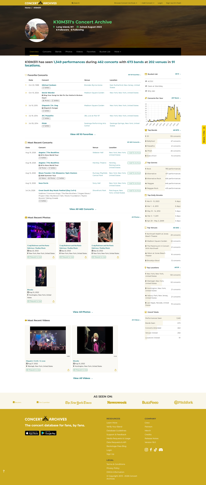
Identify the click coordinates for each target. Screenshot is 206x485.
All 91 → (178, 267)
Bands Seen (150, 323)
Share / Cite (204, 136)
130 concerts (175, 275)
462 (178, 328)
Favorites (91, 52)
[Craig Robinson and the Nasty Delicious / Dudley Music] (41, 232)
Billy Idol (151, 91)
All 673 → (177, 130)
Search (76, 3)
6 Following (77, 29)
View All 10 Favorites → (83, 134)
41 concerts (175, 146)
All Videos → (136, 320)
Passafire (151, 146)
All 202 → (177, 228)
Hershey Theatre (99, 163)
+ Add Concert (147, 3)
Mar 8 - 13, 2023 (153, 201)
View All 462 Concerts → (83, 209)
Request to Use (35, 257)
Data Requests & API (116, 442)
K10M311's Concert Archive (82, 22)
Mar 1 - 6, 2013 (152, 206)
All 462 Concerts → (134, 142)
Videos (79, 52)
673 (179, 323)
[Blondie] (41, 276)
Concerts (47, 52)
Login (160, 3)
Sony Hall (96, 183)
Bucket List (105, 52)
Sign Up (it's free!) (173, 3)
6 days (177, 201)
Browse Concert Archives (125, 3)
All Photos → (136, 217)
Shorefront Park (99, 190)
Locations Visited (152, 338)
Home (28, 8)
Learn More (112, 423)
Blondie (30, 290)
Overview (34, 52)
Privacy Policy (113, 468)
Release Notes (151, 438)
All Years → (176, 98)
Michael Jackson (49, 85)
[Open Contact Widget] (3, 471)
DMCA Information (115, 472)
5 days (177, 211)
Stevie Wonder (48, 93)
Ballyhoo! (151, 141)
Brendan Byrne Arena (93, 85)
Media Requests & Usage (118, 438)
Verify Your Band (114, 427)
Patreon (148, 427)
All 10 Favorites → (134, 75)
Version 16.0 (150, 442)
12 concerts (175, 260)
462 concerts (108, 62)
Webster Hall (98, 152)
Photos (68, 52)
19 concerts (175, 304)
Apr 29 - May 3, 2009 (155, 221)
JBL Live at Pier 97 (92, 116)
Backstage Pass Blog (116, 446)
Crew (147, 423)
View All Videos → (83, 378)
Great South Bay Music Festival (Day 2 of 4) (57, 190)
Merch (148, 430)
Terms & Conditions (116, 464)
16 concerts (175, 254)
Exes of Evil (151, 156)
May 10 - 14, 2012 (153, 211)
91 (179, 338)
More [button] (117, 52)
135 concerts (175, 136)
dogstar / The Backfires (49, 152)
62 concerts (175, 282)
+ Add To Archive (134, 153)
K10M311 (37, 8)
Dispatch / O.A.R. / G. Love (35, 361)
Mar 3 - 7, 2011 (152, 216)
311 (148, 136)
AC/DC (150, 81)
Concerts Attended (153, 328)
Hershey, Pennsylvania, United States (114, 165)
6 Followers (62, 29)
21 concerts (175, 247)
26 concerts (175, 151)
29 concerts (175, 235)
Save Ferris (43, 183)
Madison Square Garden (94, 93)
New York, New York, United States (124, 93)
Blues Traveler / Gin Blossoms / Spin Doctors (58, 173)
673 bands (135, 62)
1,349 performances (69, 62)
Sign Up (110, 454)
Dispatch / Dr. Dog (50, 105)
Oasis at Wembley (155, 86)
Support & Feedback (116, 434)
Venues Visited (151, 333)
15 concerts (175, 156)
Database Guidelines (116, 430)
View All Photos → (83, 312)
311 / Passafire (48, 116)
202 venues (158, 62)
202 (179, 333)
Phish (44, 123)
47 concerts (175, 141)
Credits (148, 434)
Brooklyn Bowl (153, 260)
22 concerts (175, 241)
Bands (58, 52)
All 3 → (178, 74)
